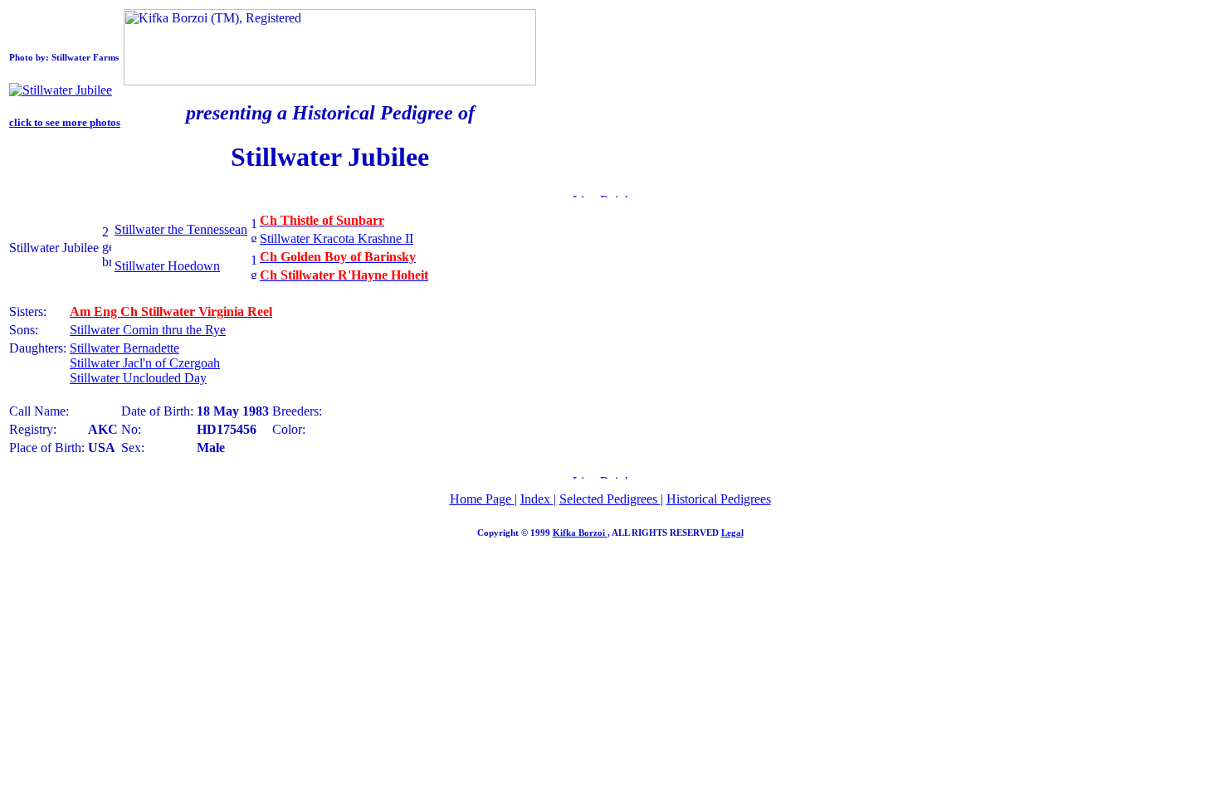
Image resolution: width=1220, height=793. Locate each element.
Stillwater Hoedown (167, 266)
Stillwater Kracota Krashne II (336, 238)
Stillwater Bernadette (124, 348)
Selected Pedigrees (610, 499)
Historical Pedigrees (718, 499)
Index (537, 499)
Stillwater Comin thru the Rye (148, 330)
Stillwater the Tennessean (181, 229)
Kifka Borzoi (580, 533)
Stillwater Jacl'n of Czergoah (145, 363)
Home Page (482, 499)
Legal (732, 533)
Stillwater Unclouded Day (138, 378)
